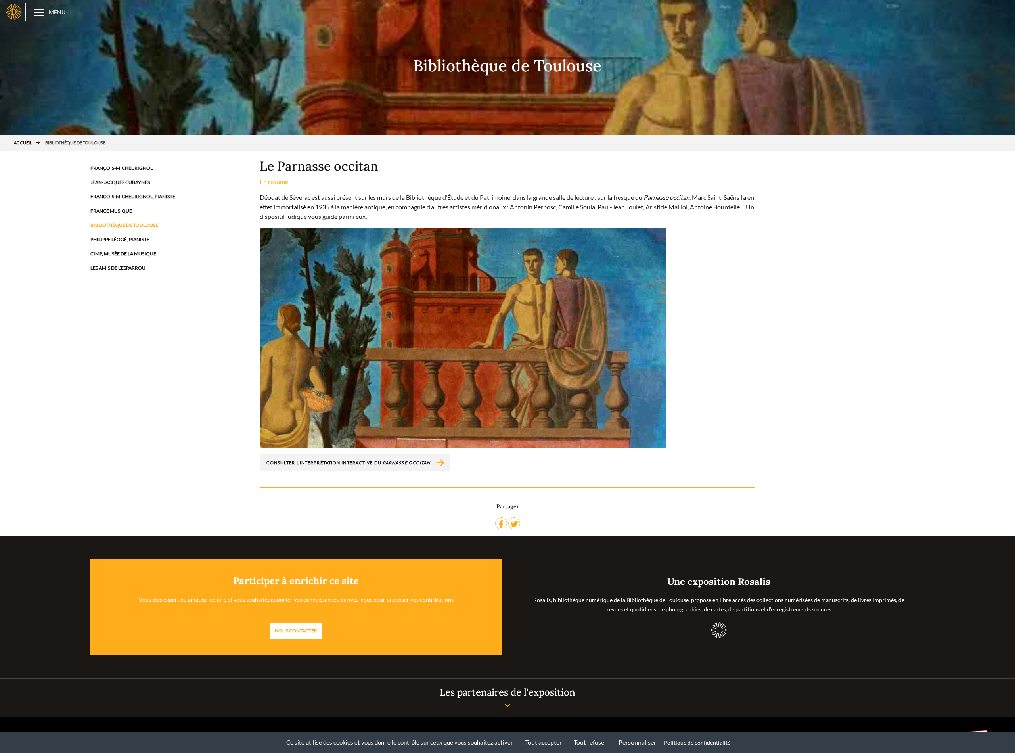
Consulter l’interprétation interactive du (348, 462)
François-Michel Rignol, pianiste (132, 196)
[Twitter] (514, 523)
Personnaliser (637, 742)
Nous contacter (296, 631)
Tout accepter (543, 742)
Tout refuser (590, 742)
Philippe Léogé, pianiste (119, 239)
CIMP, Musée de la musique (123, 254)
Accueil (23, 142)
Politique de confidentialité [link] (697, 742)
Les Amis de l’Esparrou (118, 268)
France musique (111, 211)
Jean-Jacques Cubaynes (120, 182)
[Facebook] (501, 523)
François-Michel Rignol (121, 168)
